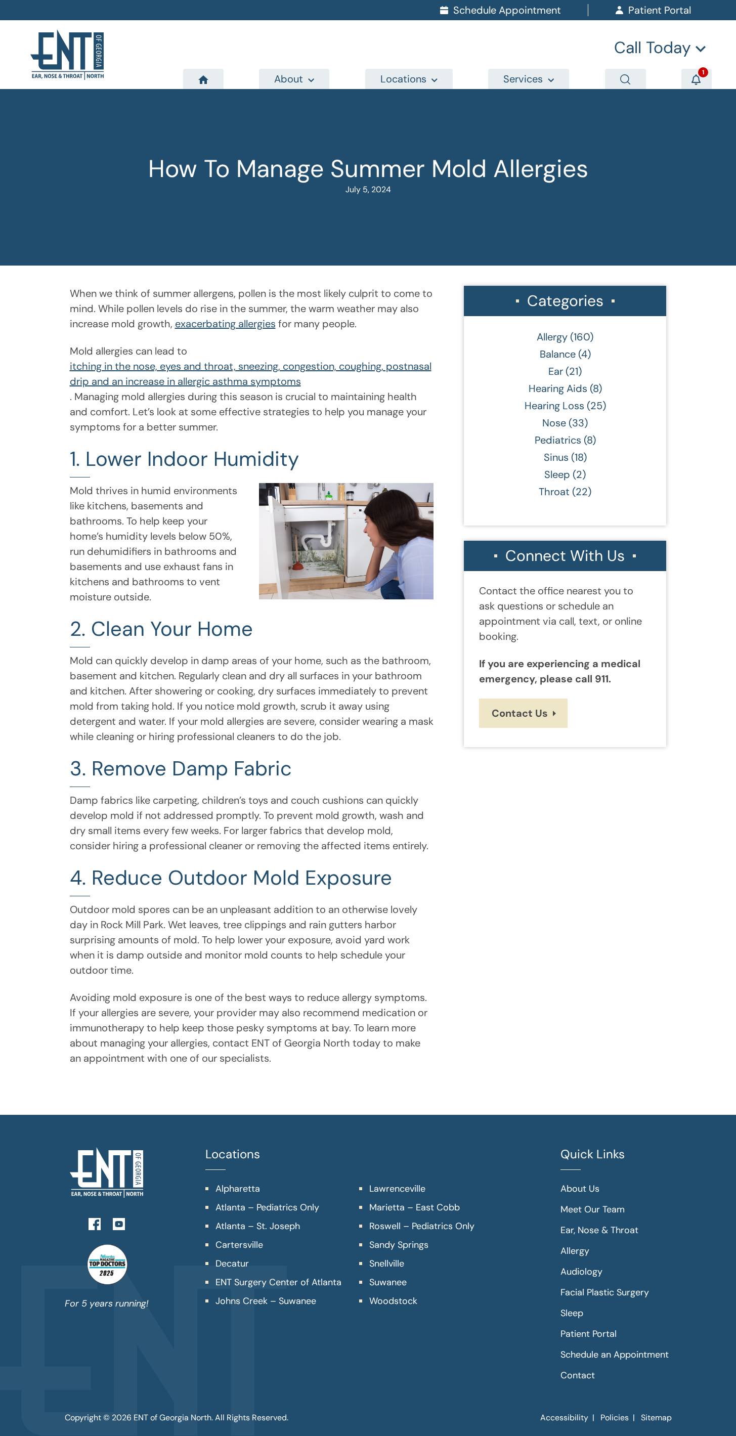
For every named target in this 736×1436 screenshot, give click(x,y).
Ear (555, 371)
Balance (558, 354)
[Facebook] (95, 1223)
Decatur (232, 1263)
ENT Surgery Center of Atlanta (278, 1282)
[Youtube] (119, 1223)
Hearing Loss (554, 405)
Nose (554, 422)
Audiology (581, 1272)
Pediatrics (558, 440)
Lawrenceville (397, 1189)
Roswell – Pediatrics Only (421, 1226)
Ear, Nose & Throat (599, 1230)
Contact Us (520, 713)
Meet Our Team (592, 1209)
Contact (577, 1375)
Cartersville (239, 1245)
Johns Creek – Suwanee (265, 1301)
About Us (579, 1189)
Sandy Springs (398, 1245)
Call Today (655, 47)
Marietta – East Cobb (414, 1207)
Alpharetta (237, 1189)
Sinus (556, 457)
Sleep (557, 474)
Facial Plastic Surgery (604, 1292)
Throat (554, 491)
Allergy (552, 336)
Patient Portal (588, 1334)
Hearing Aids (558, 388)
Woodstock (393, 1301)
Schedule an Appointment (614, 1354)
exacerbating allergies (225, 323)
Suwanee (388, 1282)
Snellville (386, 1263)
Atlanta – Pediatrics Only (267, 1207)
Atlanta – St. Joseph (257, 1226)
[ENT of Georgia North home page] (67, 54)
